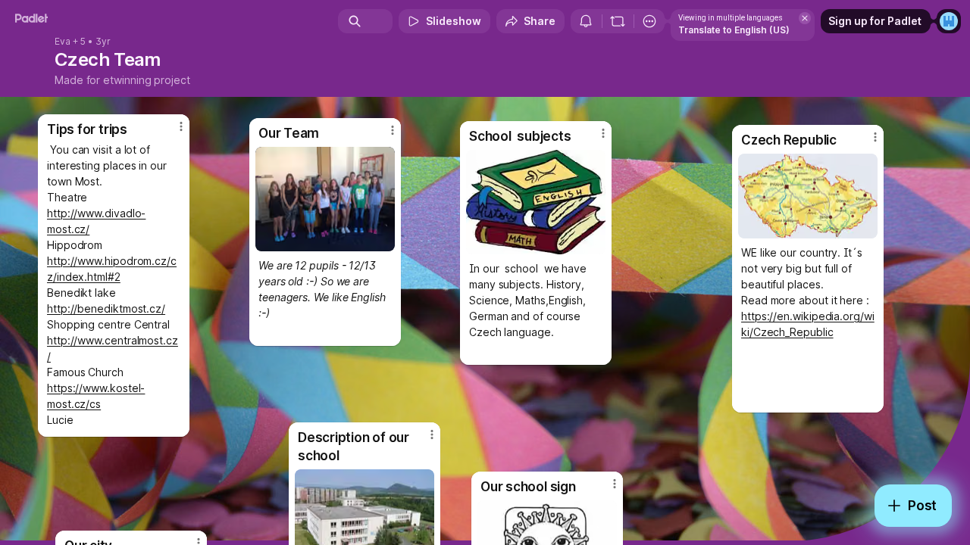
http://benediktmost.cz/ (106, 308)
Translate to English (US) (734, 30)
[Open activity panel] (586, 21)
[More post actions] (614, 484)
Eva (62, 41)
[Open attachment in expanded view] (808, 196)
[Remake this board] (617, 21)
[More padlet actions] (649, 21)
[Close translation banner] (805, 18)
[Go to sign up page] (949, 21)
